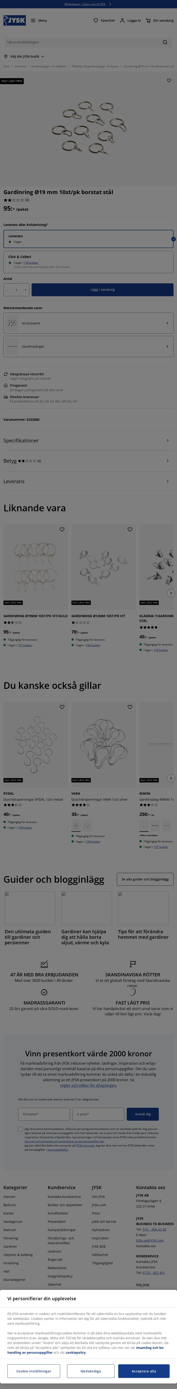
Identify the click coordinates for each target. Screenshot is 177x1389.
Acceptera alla (144, 1371)
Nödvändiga (91, 1371)
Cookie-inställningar (33, 1371)
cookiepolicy (76, 1352)
